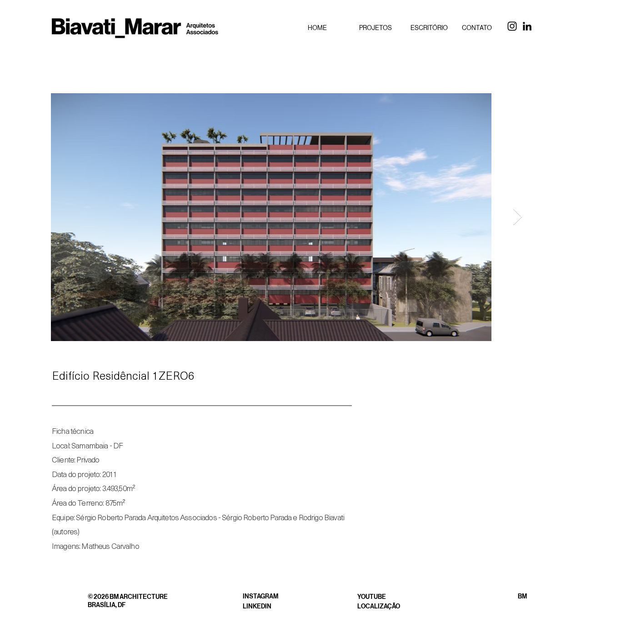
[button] (378, 27)
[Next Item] (517, 217)
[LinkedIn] (527, 26)
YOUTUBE (371, 597)
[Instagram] (512, 26)
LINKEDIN (257, 606)
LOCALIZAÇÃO (378, 606)
